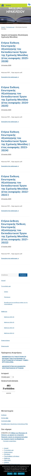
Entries (4, 418)
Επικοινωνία (5, 346)
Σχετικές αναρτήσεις (9, 441)
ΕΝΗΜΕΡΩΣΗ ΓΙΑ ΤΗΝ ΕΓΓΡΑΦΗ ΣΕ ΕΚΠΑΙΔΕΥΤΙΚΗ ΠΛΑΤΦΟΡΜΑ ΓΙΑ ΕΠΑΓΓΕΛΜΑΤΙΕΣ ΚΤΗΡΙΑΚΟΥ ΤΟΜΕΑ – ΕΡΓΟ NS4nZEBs (15, 359)
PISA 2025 (7, 460)
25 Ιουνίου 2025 (6, 110)
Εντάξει (10, 473)
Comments (6, 421)
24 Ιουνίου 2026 (6, 65)
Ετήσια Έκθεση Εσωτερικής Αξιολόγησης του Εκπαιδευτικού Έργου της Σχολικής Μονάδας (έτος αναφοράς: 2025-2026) (15, 52)
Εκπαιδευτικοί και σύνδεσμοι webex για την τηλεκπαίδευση (16, 303)
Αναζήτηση (27, 20)
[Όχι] (29, 470)
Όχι (15, 473)
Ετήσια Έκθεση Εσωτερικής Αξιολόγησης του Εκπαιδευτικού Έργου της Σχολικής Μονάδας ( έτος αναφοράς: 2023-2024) (15, 141)
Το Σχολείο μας (10, 27)
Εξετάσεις (7, 454)
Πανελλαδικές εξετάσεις (11, 456)
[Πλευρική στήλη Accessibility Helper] (29, 4)
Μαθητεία (4, 311)
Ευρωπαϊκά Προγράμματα (12, 464)
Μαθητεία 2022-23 (9, 333)
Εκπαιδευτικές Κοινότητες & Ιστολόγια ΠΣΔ (14, 424)
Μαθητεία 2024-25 (9, 322)
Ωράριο (6, 291)
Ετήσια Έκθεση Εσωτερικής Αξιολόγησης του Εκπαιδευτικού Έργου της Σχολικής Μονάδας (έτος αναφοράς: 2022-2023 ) (15, 185)
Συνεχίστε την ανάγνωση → (10, 77)
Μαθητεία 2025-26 (9, 317)
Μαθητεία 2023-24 (9, 327)
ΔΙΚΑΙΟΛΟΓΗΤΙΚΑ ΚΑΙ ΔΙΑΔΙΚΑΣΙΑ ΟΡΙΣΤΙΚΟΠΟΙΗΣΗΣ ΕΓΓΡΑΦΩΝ (13, 367)
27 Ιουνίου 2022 (6, 246)
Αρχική (3, 27)
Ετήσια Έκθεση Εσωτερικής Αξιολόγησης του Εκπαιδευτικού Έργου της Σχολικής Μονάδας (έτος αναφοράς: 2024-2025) (15, 96)
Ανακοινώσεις (5, 340)
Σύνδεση (8, 5)
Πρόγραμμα (7, 297)
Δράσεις (6, 462)
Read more (21, 473)
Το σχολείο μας (6, 286)
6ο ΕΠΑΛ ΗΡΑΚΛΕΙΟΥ (15, 10)
